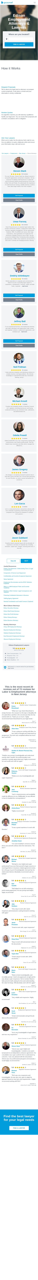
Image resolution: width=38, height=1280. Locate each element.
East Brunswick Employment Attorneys (14, 636)
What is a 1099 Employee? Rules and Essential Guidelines (16, 587)
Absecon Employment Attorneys (12, 639)
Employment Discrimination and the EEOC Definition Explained (18, 583)
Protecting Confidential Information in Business (16, 595)
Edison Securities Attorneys (11, 608)
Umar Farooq (19, 221)
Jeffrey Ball (19, 321)
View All (13, 561)
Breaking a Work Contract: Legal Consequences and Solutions (18, 591)
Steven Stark (19, 171)
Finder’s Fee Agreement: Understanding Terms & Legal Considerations (18, 569)
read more (25, 286)
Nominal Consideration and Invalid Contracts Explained (18, 601)
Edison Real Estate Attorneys (11, 611)
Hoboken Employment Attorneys (12, 633)
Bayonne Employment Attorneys (12, 630)
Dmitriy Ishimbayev (19, 276)
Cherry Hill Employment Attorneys (13, 627)
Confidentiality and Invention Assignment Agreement (18, 576)
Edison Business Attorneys (11, 620)
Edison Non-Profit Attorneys (11, 614)
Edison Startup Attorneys (10, 617)
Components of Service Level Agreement (15, 573)
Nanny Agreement (8, 579)
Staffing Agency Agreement (11, 598)
